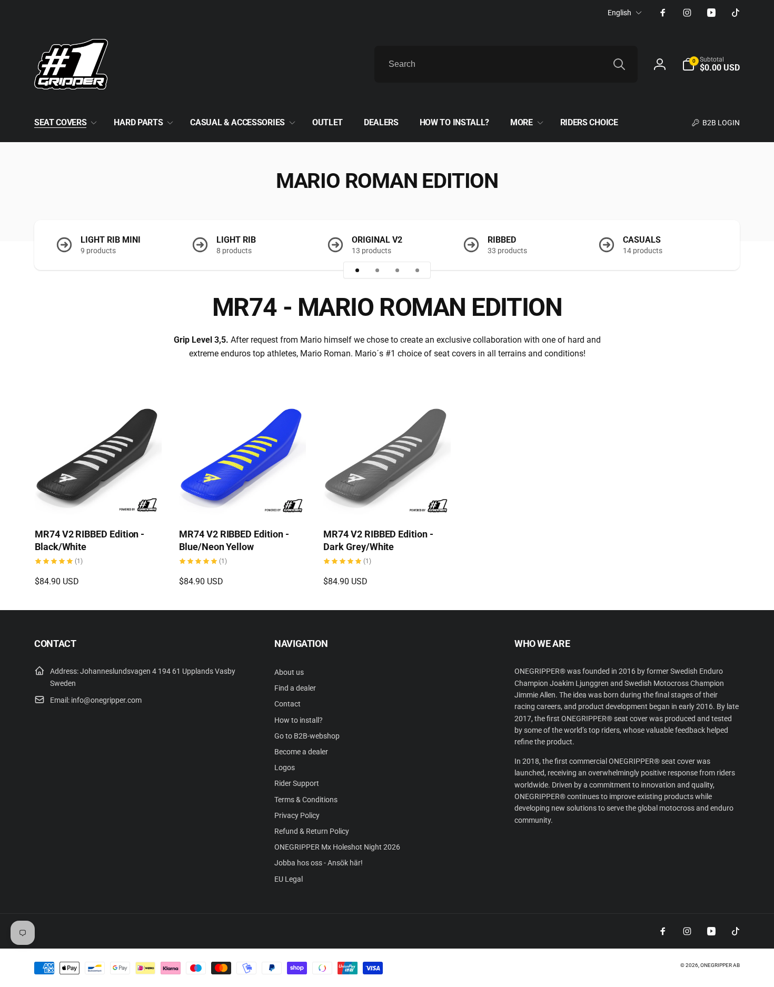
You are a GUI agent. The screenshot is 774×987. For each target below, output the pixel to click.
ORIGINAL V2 (377, 240)
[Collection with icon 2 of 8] (377, 270)
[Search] (619, 64)
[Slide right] (713, 245)
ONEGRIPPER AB (720, 965)
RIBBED (502, 240)
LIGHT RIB (236, 240)
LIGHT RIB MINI (111, 240)
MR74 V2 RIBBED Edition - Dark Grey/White (378, 540)
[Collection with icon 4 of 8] (417, 270)
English (619, 12)
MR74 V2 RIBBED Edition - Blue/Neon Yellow (234, 540)
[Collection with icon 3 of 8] (397, 270)
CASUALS (642, 240)
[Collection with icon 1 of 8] (357, 270)
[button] (711, 64)
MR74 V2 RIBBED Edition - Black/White (89, 540)
